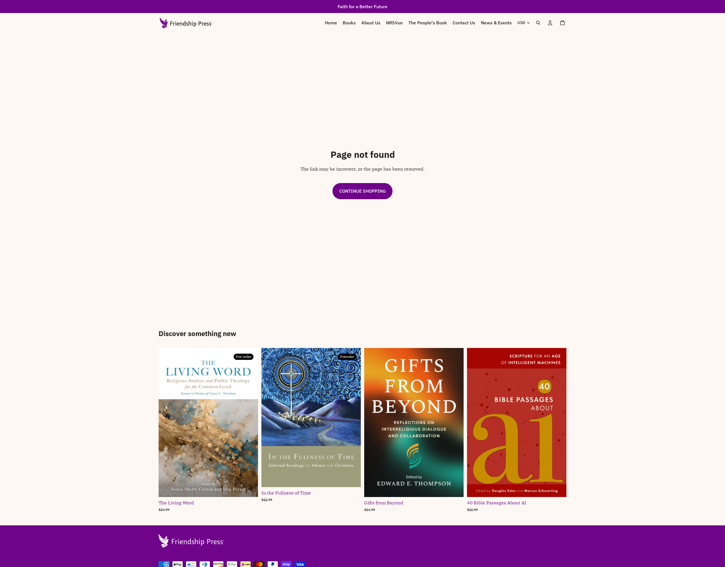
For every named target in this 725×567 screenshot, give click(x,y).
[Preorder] (352, 478)
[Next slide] (557, 422)
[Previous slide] (475, 422)
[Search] (538, 22)
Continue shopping (362, 191)
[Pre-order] (249, 488)
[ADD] (455, 488)
